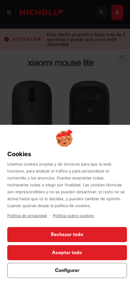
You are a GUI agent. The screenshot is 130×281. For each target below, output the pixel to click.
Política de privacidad (27, 215)
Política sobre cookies (73, 215)
